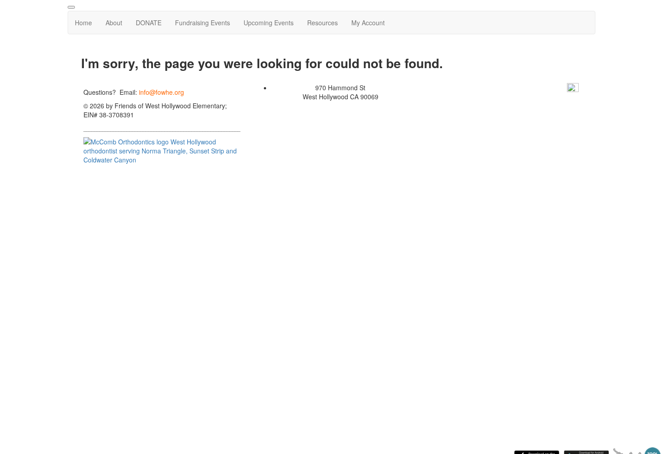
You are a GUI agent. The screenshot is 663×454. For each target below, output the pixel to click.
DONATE (148, 22)
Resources (322, 22)
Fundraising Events (202, 22)
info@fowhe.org (161, 92)
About (114, 22)
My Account (368, 22)
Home (83, 22)
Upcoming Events (269, 22)
